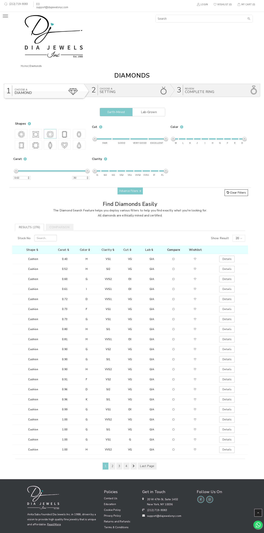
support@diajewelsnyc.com (164, 516)
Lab (148, 250)
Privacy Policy (112, 516)
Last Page (147, 466)
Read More (54, 524)
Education (110, 504)
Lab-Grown (149, 112)
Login (204, 4)
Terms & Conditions (116, 527)
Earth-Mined (116, 112)
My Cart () (248, 4)
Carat (17, 159)
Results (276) (29, 227)
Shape (31, 250)
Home (24, 66)
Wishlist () (224, 4)
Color (174, 127)
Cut (94, 127)
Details (227, 259)
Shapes (20, 124)
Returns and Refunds (117, 521)
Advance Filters (128, 191)
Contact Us (111, 498)
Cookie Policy (112, 510)
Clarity (97, 159)
